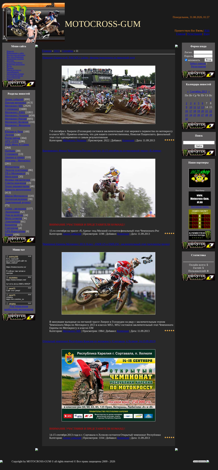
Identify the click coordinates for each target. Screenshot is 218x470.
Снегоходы (11, 228)
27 (202, 115)
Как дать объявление (15, 57)
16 (186, 111)
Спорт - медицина (15, 208)
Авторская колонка (16, 199)
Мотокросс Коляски (16, 122)
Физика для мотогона (17, 179)
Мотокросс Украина (16, 115)
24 (190, 115)
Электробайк (12, 221)
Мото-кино (11, 176)
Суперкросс (12, 109)
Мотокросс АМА (15, 112)
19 (198, 111)
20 (202, 111)
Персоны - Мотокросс (17, 160)
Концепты (11, 224)
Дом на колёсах (14, 215)
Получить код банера (200, 207)
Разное (9, 234)
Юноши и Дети (14, 131)
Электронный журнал (17, 202)
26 (198, 115)
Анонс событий (14, 99)
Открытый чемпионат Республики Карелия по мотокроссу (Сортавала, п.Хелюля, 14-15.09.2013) (99, 341)
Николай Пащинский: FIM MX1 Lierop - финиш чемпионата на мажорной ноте (89, 57)
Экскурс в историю (16, 170)
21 (206, 111)
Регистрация (194, 33)
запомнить (194, 60)
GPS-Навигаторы (15, 231)
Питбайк (10, 150)
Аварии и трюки (14, 157)
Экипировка (12, 211)
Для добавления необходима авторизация (18, 308)
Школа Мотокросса (16, 195)
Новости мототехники (18, 189)
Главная (180, 33)
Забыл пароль (198, 63)
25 (194, 115)
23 (186, 115)
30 (186, 118)
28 (206, 115)
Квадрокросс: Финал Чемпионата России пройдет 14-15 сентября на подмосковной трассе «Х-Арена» (102, 150)
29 (210, 115)
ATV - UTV (11, 141)
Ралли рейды (12, 138)
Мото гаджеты (13, 218)
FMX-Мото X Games (17, 144)
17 (190, 111)
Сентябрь (67, 50)
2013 (56, 50)
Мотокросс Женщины (17, 125)
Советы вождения (15, 183)
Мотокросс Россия (15, 118)
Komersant (128, 140)
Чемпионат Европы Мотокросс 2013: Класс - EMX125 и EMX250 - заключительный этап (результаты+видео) (106, 244)
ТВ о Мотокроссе (15, 173)
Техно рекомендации (17, 186)
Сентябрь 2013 (198, 91)
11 (194, 107)
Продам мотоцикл (15, 102)
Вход (206, 33)
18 (194, 111)
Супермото (11, 154)
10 (190, 107)
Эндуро (9, 134)
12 (198, 107)
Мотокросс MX (14, 105)
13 (202, 107)
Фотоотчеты (12, 166)
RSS (207, 30)
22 (210, 111)
